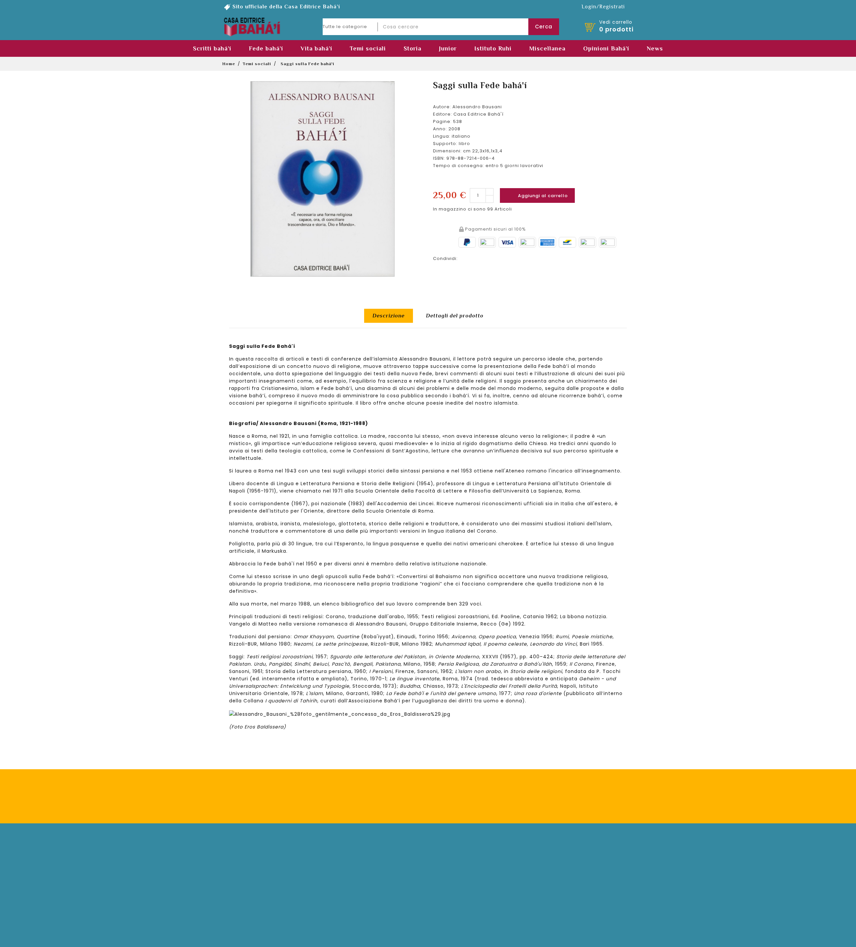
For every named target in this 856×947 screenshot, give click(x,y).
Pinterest (502, 257)
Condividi (467, 257)
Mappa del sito (352, 908)
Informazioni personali (259, 857)
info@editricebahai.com (577, 913)
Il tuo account (244, 843)
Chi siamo (450, 857)
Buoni (238, 898)
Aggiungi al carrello (538, 195)
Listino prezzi (453, 877)
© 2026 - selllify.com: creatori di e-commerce (428, 940)
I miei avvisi (245, 908)
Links (443, 888)
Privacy (343, 898)
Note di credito (250, 877)
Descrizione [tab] (388, 316)
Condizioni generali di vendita (371, 888)
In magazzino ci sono (459, 209)
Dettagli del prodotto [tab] (455, 316)
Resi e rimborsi (352, 877)
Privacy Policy (523, 801)
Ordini (238, 867)
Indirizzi (240, 888)
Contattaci (450, 867)
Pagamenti (347, 857)
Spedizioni (347, 867)
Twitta (484, 257)
